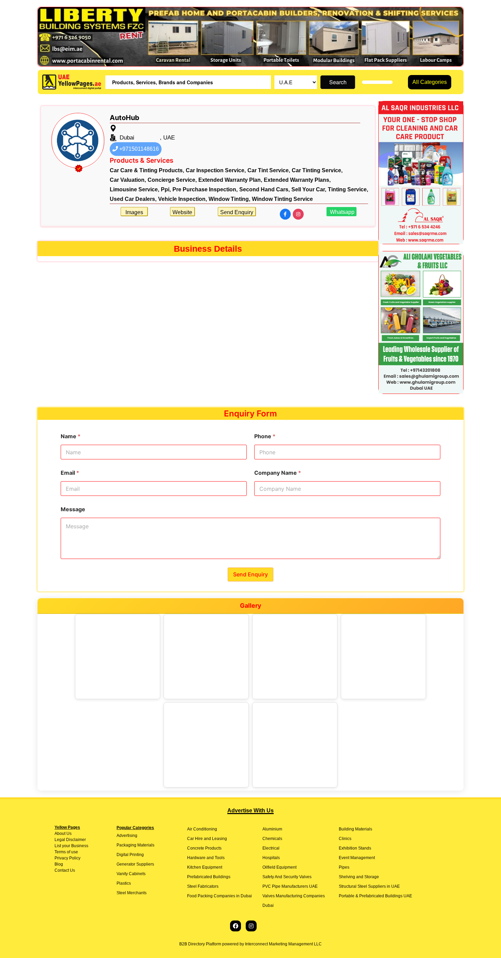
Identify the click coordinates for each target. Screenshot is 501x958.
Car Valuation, (128, 180)
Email (70, 473)
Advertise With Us (250, 810)
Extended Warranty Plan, (230, 180)
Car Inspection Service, (216, 170)
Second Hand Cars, (264, 189)
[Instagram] (251, 925)
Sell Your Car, (308, 189)
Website (182, 212)
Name (70, 436)
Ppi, (166, 189)
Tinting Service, (348, 189)
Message (73, 509)
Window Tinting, (229, 199)
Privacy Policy (67, 858)
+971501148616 (138, 149)
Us (68, 833)
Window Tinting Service (282, 199)
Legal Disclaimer (70, 839)
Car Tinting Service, (317, 170)
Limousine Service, (134, 189)
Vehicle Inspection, (182, 199)
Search (338, 82)
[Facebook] (235, 925)
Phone (264, 436)
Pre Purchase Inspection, (205, 189)
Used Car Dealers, (133, 199)
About (60, 833)
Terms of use (66, 852)
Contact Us (65, 870)
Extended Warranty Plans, (297, 180)
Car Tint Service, (268, 170)
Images (134, 212)
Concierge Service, (172, 180)
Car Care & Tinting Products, (147, 170)
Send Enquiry (236, 212)
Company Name (277, 473)
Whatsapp (341, 212)
